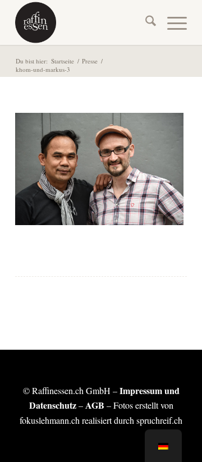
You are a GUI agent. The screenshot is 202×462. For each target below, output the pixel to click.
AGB (94, 405)
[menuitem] (145, 22)
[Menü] (171, 22)
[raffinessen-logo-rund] (84, 22)
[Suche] (145, 22)
